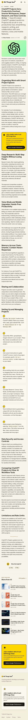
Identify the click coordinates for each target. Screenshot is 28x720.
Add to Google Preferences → (15, 147)
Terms (19, 717)
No (18, 567)
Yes (12, 567)
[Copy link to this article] (25, 37)
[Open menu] (21, 2)
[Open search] (24, 2)
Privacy (14, 717)
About (3, 717)
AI (2, 6)
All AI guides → (22, 578)
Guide (11, 6)
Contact (8, 717)
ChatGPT (6, 6)
